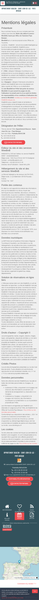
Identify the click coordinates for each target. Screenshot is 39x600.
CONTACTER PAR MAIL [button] (14, 142)
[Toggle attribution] (37, 578)
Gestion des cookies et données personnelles (12, 597)
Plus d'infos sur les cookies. (28, 443)
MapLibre (32, 578)
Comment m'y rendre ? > (26, 584)
